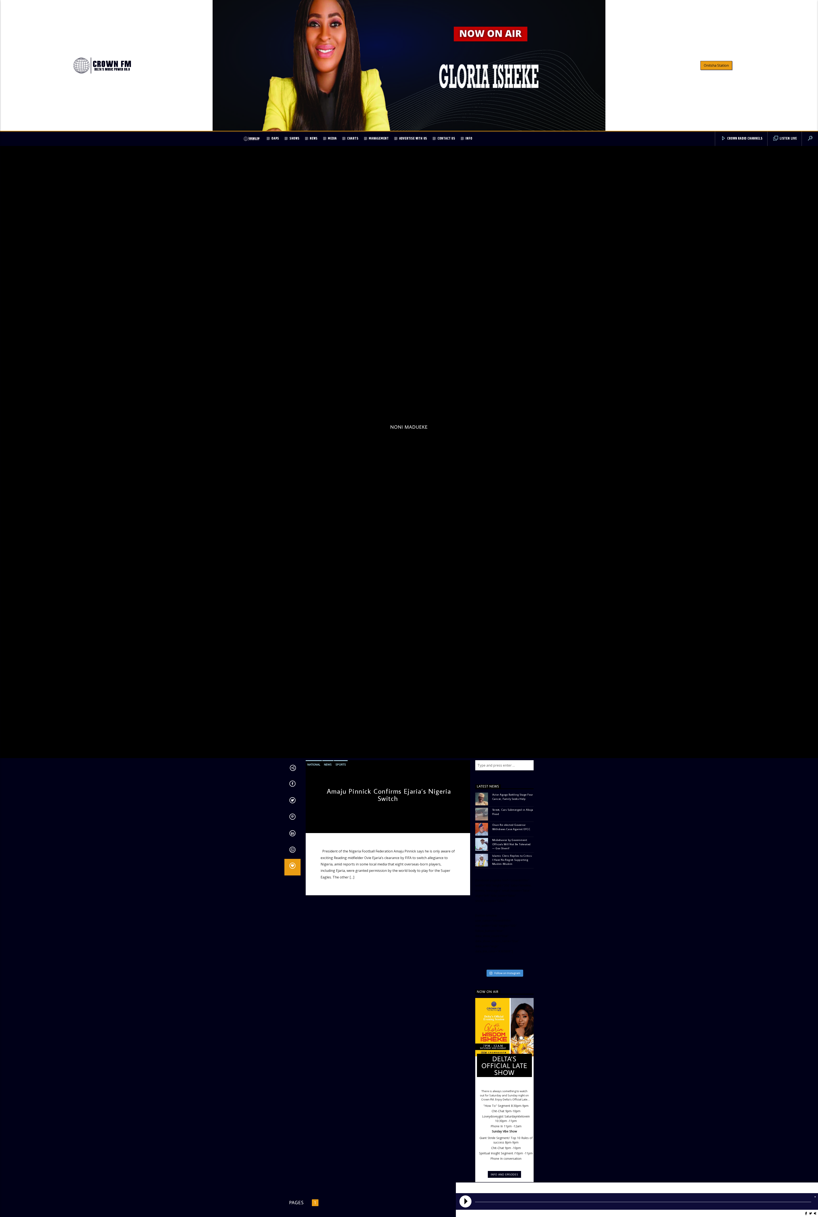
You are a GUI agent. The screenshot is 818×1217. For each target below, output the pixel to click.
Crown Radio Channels (745, 138)
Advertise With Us (413, 138)
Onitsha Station (716, 65)
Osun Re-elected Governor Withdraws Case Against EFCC (511, 860)
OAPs (275, 138)
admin (313, 859)
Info (468, 138)
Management (379, 138)
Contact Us (446, 138)
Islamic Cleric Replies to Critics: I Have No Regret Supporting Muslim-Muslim (512, 893)
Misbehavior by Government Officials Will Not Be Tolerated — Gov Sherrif (511, 877)
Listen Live (788, 138)
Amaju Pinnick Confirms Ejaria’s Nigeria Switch (389, 828)
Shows (294, 138)
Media (332, 138)
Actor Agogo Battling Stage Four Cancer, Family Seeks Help (512, 829)
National (313, 798)
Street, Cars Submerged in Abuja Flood (512, 845)
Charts (353, 138)
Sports (341, 798)
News (313, 138)
